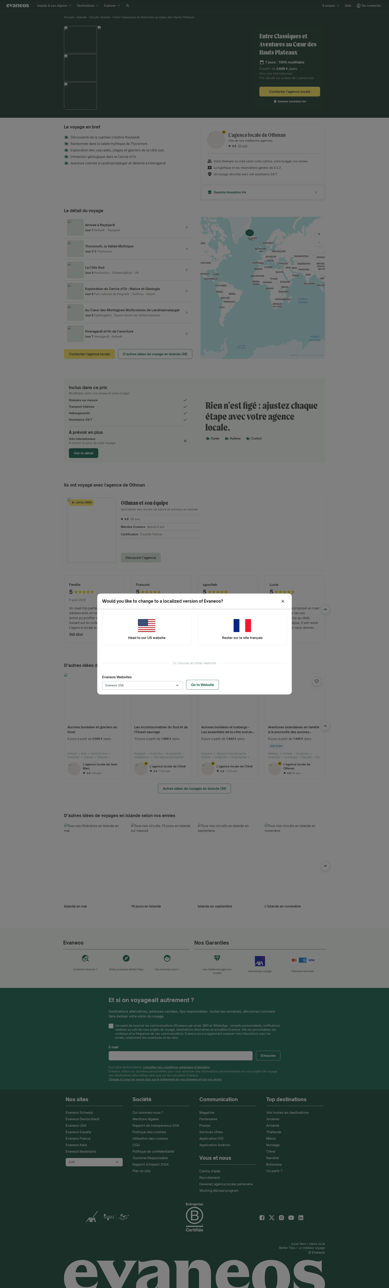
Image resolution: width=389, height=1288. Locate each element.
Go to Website (202, 685)
